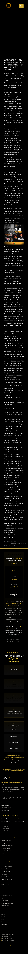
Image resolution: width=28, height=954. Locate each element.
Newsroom (4, 924)
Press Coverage (5, 922)
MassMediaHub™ (14, 737)
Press (2, 919)
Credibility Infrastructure (7, 845)
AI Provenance (5, 900)
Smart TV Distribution (6, 879)
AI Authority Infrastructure (8, 824)
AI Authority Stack (6, 848)
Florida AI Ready (5, 876)
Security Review (5, 905)
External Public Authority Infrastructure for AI (12, 821)
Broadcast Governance (7, 903)
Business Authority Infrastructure (10, 818)
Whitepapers (4, 843)
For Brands (5, 826)
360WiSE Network (14, 743)
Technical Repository (6, 840)
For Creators (6, 828)
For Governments (7, 835)
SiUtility (3, 853)
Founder (3, 916)
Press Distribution (5, 884)
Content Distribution (6, 882)
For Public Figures (7, 830)
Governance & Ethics (6, 895)
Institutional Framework (7, 893)
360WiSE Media (14, 749)
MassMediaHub (5, 805)
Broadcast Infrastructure (7, 838)
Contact (3, 927)
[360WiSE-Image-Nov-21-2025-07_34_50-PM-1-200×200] (8, 2)
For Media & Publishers (8, 833)
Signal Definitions (5, 898)
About (3, 914)
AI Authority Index (6, 851)
